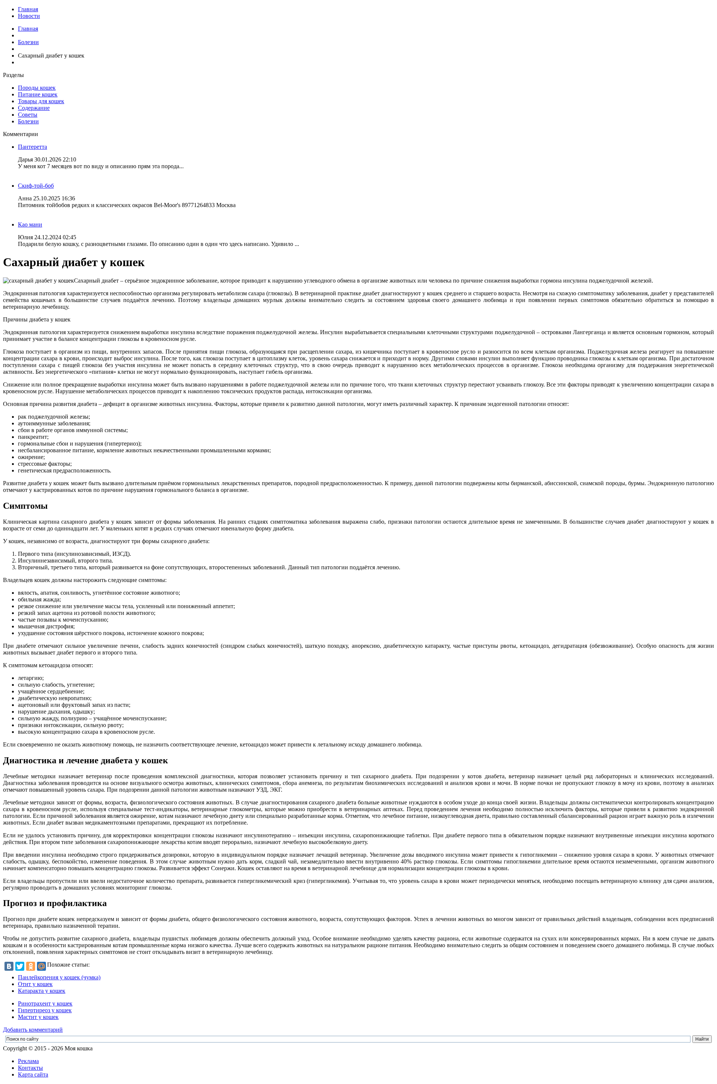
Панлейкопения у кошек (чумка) (59, 977)
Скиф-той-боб (36, 185)
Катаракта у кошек (41, 991)
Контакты (30, 1068)
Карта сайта (33, 1074)
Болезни (28, 42)
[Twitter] (19, 966)
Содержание (34, 108)
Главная (28, 9)
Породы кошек (37, 87)
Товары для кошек (41, 101)
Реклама (28, 1061)
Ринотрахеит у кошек (45, 1003)
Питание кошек (38, 94)
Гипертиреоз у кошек (45, 1010)
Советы (27, 114)
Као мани (30, 224)
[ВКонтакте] (8, 966)
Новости (29, 16)
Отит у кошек (35, 984)
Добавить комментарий (33, 1029)
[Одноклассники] (30, 966)
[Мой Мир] (41, 966)
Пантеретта (32, 147)
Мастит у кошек (38, 1017)
